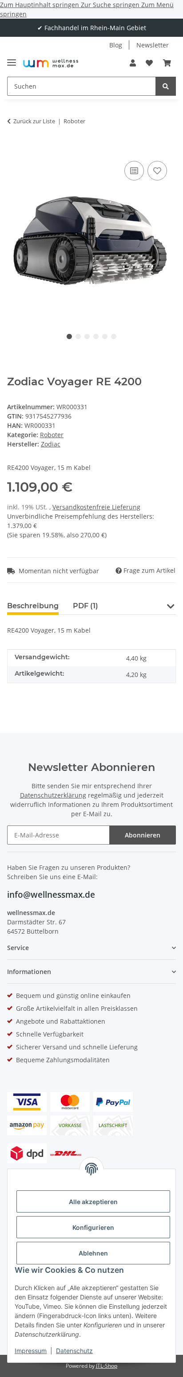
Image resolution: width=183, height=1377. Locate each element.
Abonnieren (142, 835)
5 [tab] (104, 336)
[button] (133, 63)
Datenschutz (74, 1350)
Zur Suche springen (111, 4)
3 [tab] (87, 336)
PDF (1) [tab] (85, 606)
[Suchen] (165, 86)
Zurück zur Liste (34, 121)
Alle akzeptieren (93, 1201)
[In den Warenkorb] (14, 145)
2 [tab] (78, 336)
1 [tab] (69, 336)
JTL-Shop (106, 1365)
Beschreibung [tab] (33, 606)
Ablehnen (93, 1253)
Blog (115, 45)
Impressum (31, 1350)
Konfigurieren (93, 1227)
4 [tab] (96, 336)
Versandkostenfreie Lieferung (96, 507)
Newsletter (152, 45)
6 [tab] (113, 336)
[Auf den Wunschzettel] (157, 170)
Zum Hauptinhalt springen (40, 4)
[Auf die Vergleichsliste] (134, 170)
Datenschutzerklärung (53, 795)
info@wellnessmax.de (51, 894)
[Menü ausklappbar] (11, 58)
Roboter (52, 434)
